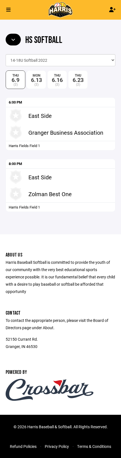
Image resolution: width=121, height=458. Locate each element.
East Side (40, 115)
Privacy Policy (57, 446)
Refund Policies (23, 446)
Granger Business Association (65, 132)
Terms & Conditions (94, 446)
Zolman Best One (50, 194)
